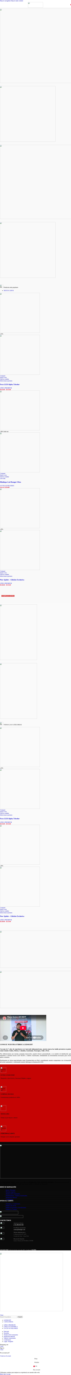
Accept (8, 1374)
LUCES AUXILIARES (7, 485)
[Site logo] (35, 7)
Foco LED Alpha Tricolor (10, 384)
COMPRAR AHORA (8, 596)
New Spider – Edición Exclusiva (12, 580)
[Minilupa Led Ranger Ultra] (20, 430)
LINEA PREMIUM (6, 388)
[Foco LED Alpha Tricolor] (20, 332)
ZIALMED (33, 1249)
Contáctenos (9, 1199)
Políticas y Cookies (11, 1209)
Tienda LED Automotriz (13, 1194)
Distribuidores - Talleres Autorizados (16, 1195)
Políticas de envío (11, 1205)
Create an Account (5, 1356)
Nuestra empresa (10, 1192)
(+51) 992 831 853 (18, 1225)
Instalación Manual (11, 1197)
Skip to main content (17, 1)
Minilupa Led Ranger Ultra (10, 482)
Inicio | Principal (10, 1190)
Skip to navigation (5, 1)
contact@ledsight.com (19, 1229)
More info (3, 1374)
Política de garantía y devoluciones (16, 1207)
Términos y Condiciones (13, 1204)
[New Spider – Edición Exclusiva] (20, 527)
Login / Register (8, 1341)
